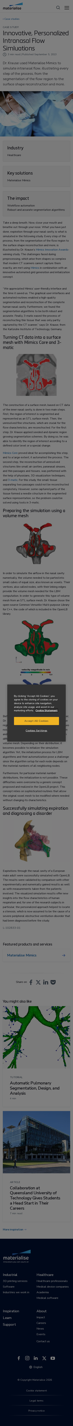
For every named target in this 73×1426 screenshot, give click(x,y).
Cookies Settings (36, 730)
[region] (36, 712)
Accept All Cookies (36, 721)
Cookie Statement (46, 710)
